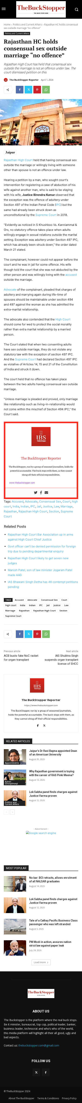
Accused (17, 501)
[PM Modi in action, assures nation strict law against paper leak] (15, 948)
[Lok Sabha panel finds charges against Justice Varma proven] (15, 798)
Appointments (12, 763)
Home (7, 24)
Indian (25, 506)
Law (56, 506)
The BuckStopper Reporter (24, 79)
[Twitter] (28, 89)
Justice (47, 506)
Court (66, 501)
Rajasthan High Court (18, 160)
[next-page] (12, 812)
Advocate (10, 289)
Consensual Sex (50, 501)
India (16, 506)
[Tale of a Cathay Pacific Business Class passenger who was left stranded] (15, 926)
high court (10, 605)
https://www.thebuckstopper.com (41, 705)
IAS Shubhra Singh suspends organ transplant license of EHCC (61, 659)
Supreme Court (45, 215)
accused (71, 274)
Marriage (67, 506)
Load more (40, 962)
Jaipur (10, 152)
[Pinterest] (37, 89)
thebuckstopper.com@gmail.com (38, 1045)
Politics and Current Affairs (27, 24)
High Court (62, 319)
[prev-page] (6, 812)
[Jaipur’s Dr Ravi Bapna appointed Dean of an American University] (15, 757)
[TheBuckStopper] (41, 9)
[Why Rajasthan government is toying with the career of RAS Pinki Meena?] (15, 777)
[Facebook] (19, 89)
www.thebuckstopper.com (22, 482)
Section (54, 511)
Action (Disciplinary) (11, 782)
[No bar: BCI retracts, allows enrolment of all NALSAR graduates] (15, 884)
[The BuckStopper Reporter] (6, 80)
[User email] (46, 493)
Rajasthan (10, 511)
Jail (39, 506)
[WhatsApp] (46, 89)
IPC (58, 205)
